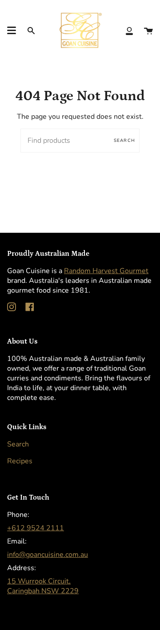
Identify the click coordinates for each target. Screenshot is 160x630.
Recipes (19, 461)
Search (124, 140)
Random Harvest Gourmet (106, 271)
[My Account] (129, 30)
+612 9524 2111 (35, 528)
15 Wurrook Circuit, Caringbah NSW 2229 (43, 586)
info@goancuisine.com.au (47, 555)
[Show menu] (11, 30)
